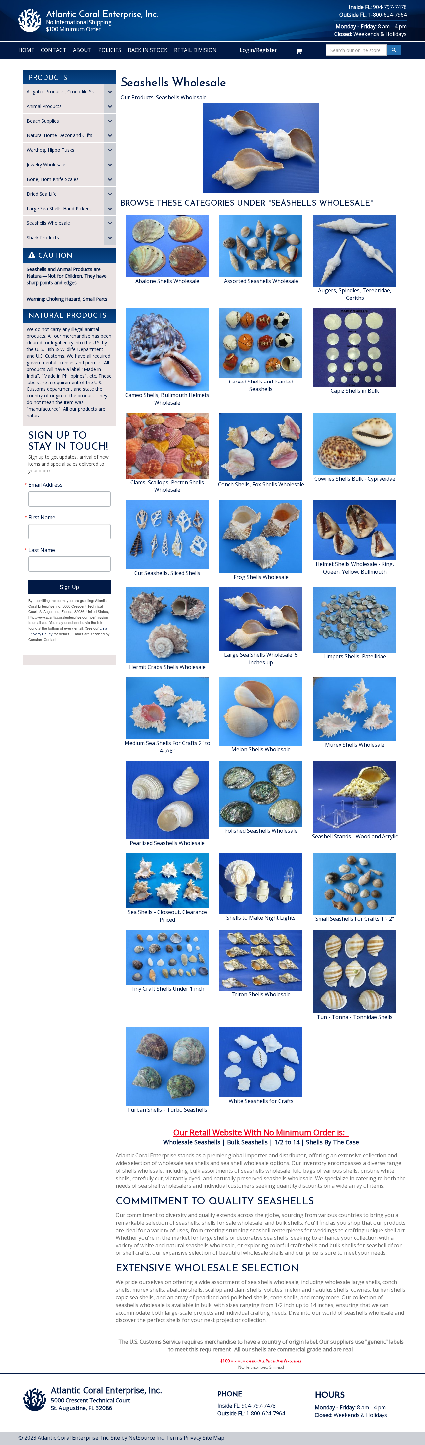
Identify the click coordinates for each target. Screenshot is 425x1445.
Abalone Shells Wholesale (167, 281)
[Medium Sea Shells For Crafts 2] (167, 707)
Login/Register (258, 50)
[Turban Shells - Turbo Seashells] (167, 1065)
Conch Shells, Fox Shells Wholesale (261, 484)
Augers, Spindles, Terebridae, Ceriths (354, 294)
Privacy (192, 1437)
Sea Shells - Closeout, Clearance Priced (167, 915)
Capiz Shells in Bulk (355, 390)
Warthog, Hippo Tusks (50, 150)
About (82, 50)
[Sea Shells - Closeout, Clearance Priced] (167, 880)
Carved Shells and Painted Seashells (261, 385)
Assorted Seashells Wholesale (261, 281)
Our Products (137, 97)
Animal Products (44, 106)
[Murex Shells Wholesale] (354, 708)
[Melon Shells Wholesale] (260, 711)
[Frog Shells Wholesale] (260, 536)
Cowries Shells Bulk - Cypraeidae (354, 478)
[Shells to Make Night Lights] (260, 883)
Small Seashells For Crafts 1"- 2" (354, 918)
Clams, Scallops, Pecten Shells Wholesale (167, 486)
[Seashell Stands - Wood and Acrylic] (354, 796)
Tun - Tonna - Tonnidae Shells (355, 1017)
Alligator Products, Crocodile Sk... (62, 91)
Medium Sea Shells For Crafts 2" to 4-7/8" (167, 746)
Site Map (213, 1437)
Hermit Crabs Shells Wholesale (167, 667)
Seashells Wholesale (48, 223)
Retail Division (195, 50)
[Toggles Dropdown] (110, 91)
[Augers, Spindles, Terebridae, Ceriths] (354, 250)
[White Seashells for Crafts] (260, 1061)
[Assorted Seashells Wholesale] (260, 245)
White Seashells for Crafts (261, 1101)
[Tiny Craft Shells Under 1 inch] (167, 957)
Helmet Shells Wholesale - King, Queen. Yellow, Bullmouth (355, 567)
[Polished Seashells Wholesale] (260, 793)
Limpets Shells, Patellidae (354, 656)
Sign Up (69, 587)
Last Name (41, 549)
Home (26, 50)
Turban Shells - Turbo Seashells (167, 1109)
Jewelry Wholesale (46, 164)
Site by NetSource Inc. (138, 1437)
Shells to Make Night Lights (261, 917)
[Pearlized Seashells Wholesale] (167, 799)
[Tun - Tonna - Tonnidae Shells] (354, 971)
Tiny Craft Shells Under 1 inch (167, 988)
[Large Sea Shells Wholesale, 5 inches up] (260, 618)
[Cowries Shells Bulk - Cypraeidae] (354, 443)
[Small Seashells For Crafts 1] (354, 883)
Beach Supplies (43, 121)
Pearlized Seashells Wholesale (167, 843)
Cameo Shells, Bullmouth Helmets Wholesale (167, 398)
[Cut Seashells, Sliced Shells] (167, 534)
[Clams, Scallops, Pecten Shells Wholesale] (167, 445)
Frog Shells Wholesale (261, 577)
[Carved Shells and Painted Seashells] (260, 342)
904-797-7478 (390, 7)
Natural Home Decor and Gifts (59, 135)
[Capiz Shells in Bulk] (354, 347)
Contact (53, 50)
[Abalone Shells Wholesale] (167, 245)
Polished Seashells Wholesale (261, 830)
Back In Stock (147, 50)
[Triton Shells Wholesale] (260, 959)
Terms (174, 1437)
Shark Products (43, 237)
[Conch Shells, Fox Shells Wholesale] (260, 446)
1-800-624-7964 (387, 14)
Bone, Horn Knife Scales (53, 179)
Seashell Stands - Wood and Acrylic (355, 836)
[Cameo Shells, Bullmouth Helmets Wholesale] (167, 349)
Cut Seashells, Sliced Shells (167, 573)
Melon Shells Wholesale (261, 749)
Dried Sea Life (42, 194)
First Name (41, 517)
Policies (109, 50)
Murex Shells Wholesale (354, 744)
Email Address (45, 484)
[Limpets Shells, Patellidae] (354, 619)
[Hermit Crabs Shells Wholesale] (167, 624)
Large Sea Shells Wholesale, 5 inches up (261, 658)
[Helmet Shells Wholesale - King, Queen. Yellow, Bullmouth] (354, 529)
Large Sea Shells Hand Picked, (59, 208)
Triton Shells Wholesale (261, 994)
